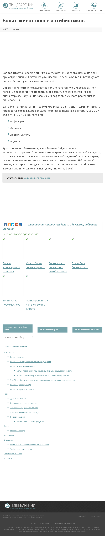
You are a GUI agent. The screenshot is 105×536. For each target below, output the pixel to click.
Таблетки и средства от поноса (24, 407)
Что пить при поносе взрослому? (24, 412)
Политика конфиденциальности (41, 523)
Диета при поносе (18, 398)
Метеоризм (9, 435)
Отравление (9, 440)
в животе (16, 30)
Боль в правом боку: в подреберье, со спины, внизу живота (43, 375)
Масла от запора (17, 430)
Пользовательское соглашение (64, 523)
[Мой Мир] (20, 224)
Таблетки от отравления (21, 449)
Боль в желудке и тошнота (22, 389)
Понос (6, 394)
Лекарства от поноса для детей (30, 421)
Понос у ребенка (17, 417)
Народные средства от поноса (23, 403)
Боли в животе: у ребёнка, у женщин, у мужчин (30, 361)
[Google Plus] (16, 224)
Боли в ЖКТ (9, 352)
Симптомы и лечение (94, 10)
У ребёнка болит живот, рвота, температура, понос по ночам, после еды (42, 380)
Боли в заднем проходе (20, 384)
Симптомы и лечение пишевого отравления (29, 444)
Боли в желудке (17, 357)
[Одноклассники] (9, 224)
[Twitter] (12, 224)
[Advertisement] (52, 50)
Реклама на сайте (95, 516)
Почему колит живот (13, 453)
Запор (6, 426)
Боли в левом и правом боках (23, 366)
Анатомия (76, 10)
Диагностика (44, 10)
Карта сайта (82, 516)
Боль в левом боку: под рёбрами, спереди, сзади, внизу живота (44, 371)
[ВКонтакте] (5, 224)
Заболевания (61, 10)
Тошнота (8, 458)
